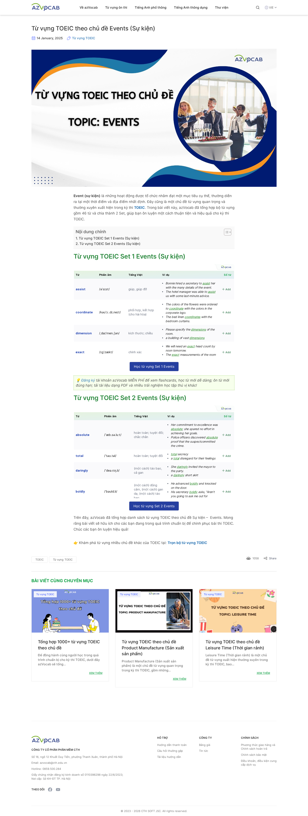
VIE (271, 7)
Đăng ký (88, 380)
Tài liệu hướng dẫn (169, 756)
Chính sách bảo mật (254, 754)
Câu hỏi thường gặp (170, 750)
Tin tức (203, 750)
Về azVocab (89, 7)
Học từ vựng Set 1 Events (154, 366)
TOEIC (39, 559)
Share (273, 558)
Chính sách (250, 737)
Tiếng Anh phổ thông (150, 7)
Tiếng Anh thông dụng (190, 7)
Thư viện (221, 7)
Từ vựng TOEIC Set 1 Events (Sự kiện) (109, 238)
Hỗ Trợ (162, 737)
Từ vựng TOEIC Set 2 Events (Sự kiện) (109, 244)
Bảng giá (204, 745)
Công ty (205, 737)
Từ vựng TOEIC (83, 38)
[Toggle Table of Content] (225, 232)
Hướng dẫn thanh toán (172, 745)
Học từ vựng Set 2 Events (154, 506)
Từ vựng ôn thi (116, 7)
